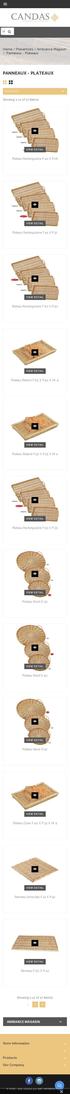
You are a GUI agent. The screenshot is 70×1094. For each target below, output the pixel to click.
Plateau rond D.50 (35, 749)
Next (42, 1004)
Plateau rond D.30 (34, 601)
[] (9, 31)
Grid (5, 82)
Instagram (39, 1081)
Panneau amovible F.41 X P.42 (35, 897)
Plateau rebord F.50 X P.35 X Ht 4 (35, 454)
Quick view (35, 131)
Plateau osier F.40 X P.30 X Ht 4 (35, 823)
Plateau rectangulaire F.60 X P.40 (35, 306)
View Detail (35, 149)
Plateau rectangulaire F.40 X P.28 (35, 158)
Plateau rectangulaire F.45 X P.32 (35, 232)
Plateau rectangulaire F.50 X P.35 (35, 527)
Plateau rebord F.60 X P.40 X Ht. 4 (35, 380)
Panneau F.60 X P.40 (35, 970)
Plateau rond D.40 (34, 675)
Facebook (29, 1081)
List (11, 82)
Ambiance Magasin (23, 1022)
